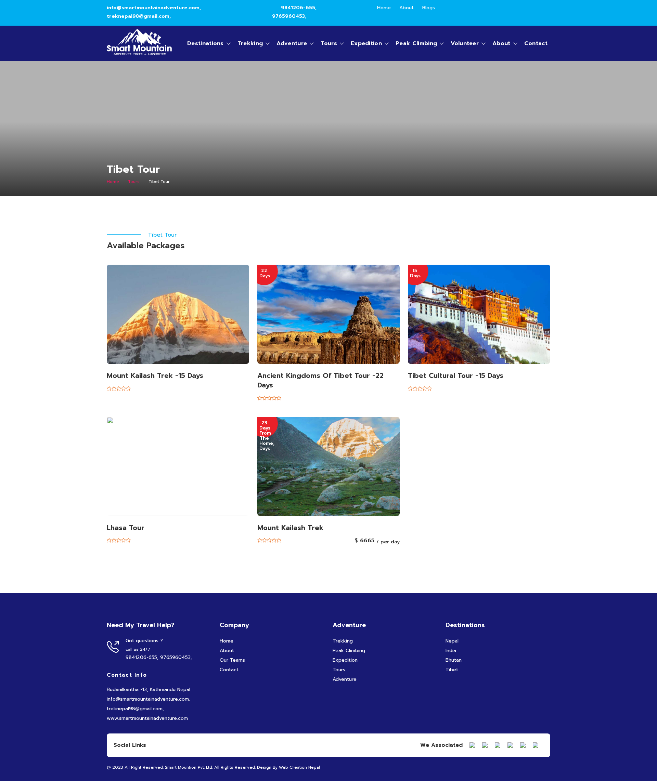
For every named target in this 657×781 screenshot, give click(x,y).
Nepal (452, 641)
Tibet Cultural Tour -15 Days (455, 375)
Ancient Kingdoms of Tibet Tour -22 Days (320, 380)
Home (384, 7)
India (451, 650)
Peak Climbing (416, 43)
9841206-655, (299, 7)
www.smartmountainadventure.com (147, 718)
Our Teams (232, 660)
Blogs (428, 7)
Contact (536, 43)
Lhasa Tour (125, 527)
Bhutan (454, 660)
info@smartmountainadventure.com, (154, 7)
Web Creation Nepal (299, 767)
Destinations (205, 43)
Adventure (291, 43)
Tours (329, 43)
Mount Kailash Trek (290, 527)
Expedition (366, 43)
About (406, 7)
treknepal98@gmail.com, (139, 16)
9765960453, (289, 16)
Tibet (452, 669)
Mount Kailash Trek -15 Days (155, 375)
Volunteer (465, 43)
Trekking (250, 43)
